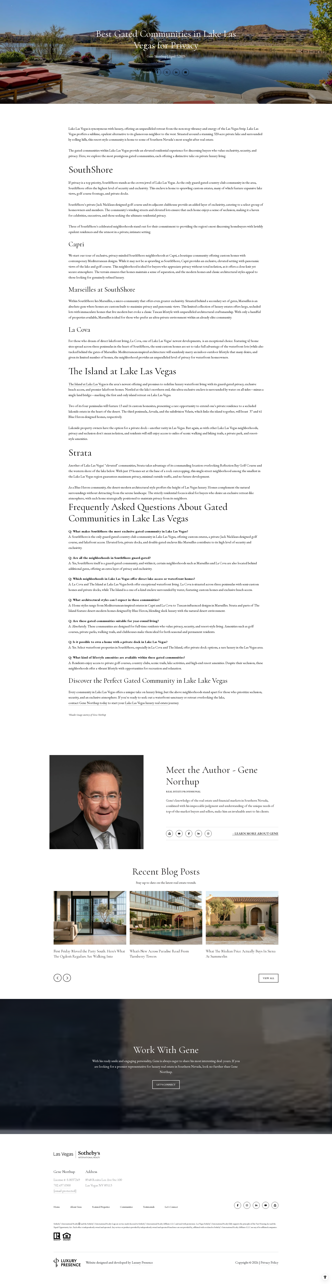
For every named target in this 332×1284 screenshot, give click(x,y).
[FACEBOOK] (188, 833)
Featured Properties (101, 1206)
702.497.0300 (62, 1185)
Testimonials (148, 1206)
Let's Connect (171, 1206)
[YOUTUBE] (179, 833)
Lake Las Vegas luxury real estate (146, 703)
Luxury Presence (142, 1262)
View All (268, 978)
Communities (126, 1206)
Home (57, 1206)
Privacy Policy (269, 1262)
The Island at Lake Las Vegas (87, 384)
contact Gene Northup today (87, 703)
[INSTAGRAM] (208, 833)
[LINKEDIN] (198, 833)
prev (58, 978)
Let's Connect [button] (166, 1084)
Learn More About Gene (256, 833)
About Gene (76, 1206)
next (67, 978)
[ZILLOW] (169, 833)
